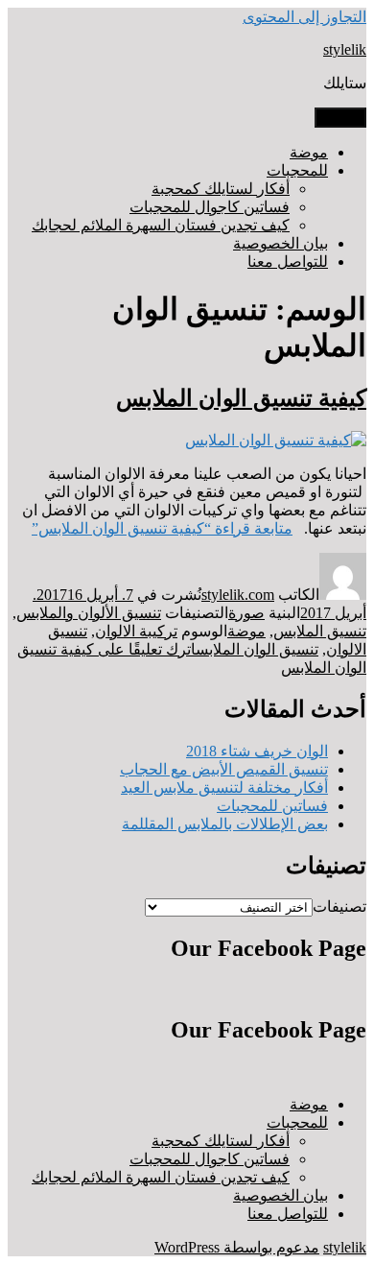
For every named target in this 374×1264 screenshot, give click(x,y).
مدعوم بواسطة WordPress (236, 1247)
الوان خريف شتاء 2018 (257, 751)
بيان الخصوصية (280, 243)
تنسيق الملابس (319, 631)
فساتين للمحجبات (272, 806)
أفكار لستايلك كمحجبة (221, 188)
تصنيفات (339, 906)
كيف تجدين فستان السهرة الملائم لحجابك (161, 225)
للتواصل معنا (287, 261)
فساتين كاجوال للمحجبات (209, 207)
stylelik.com (237, 594)
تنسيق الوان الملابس (257, 649)
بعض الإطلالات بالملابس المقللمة (225, 824)
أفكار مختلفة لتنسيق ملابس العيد (224, 787)
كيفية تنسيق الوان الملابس (241, 398)
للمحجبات (297, 170)
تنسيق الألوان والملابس (88, 613)
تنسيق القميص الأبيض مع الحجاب (224, 769)
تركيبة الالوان (136, 631)
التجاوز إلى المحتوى (304, 17)
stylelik (344, 49)
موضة (309, 152)
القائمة (340, 117)
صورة (246, 613)
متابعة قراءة (162, 528)
